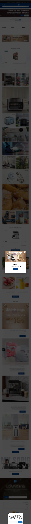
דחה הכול (15, 522)
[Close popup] (25, 252)
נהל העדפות (10, 522)
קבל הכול (20, 522)
